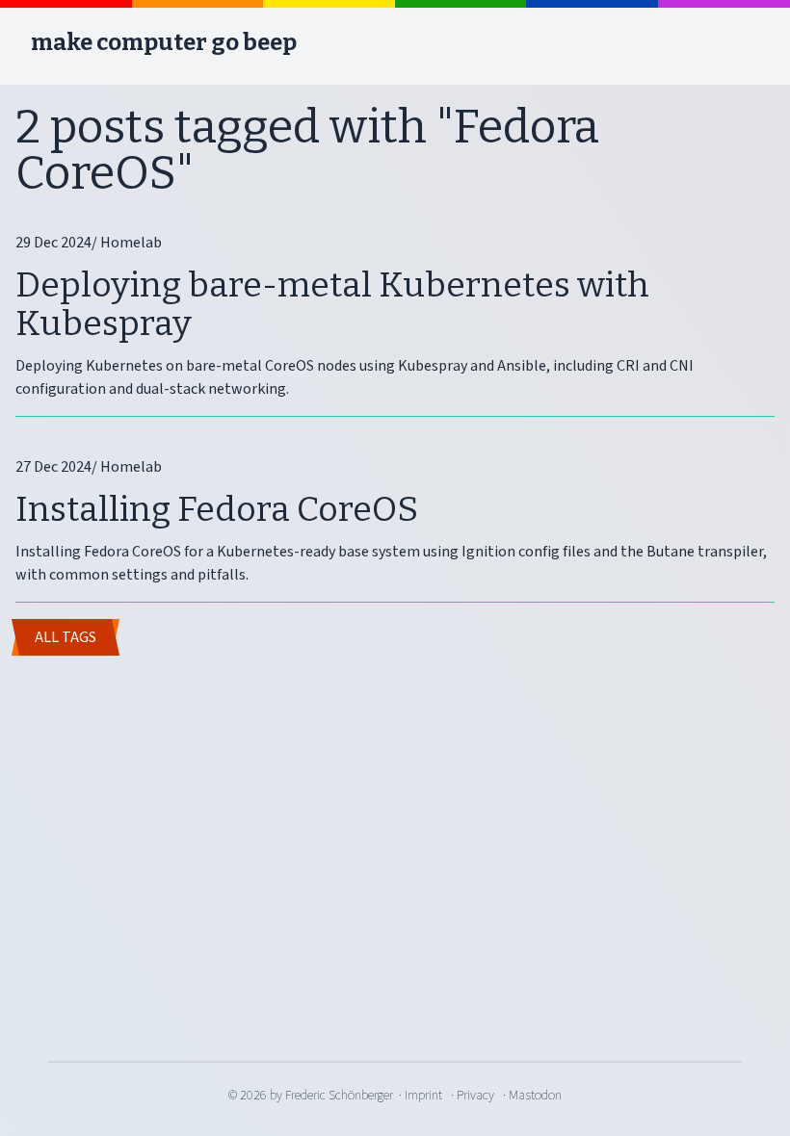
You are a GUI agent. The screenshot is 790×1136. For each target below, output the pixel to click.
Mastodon (535, 1095)
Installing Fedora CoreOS (216, 509)
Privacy (475, 1095)
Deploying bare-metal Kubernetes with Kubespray (332, 304)
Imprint (423, 1095)
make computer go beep (164, 42)
